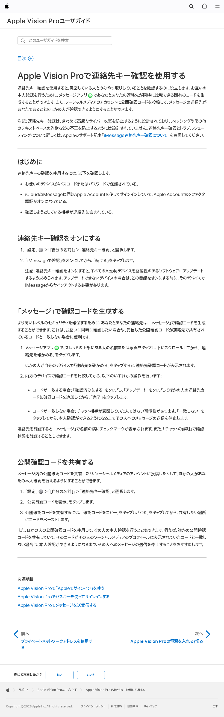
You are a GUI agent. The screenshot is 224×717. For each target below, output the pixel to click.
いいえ (91, 675)
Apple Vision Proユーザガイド (48, 21)
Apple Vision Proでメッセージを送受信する (56, 605)
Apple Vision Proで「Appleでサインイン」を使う (60, 588)
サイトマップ (150, 706)
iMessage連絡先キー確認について (135, 135)
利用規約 (116, 706)
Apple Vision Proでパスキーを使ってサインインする (63, 597)
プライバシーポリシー (93, 706)
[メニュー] (217, 6)
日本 (215, 706)
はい (59, 675)
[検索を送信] (23, 41)
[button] (191, 6)
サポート (24, 690)
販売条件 (132, 706)
